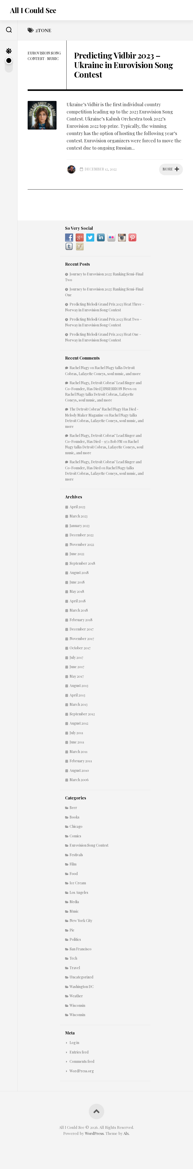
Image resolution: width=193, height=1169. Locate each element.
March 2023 (78, 516)
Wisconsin (77, 1005)
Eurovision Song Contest (89, 845)
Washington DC (82, 986)
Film (73, 864)
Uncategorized (81, 977)
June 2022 (77, 553)
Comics (75, 836)
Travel (75, 967)
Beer (73, 807)
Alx (126, 1133)
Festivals (76, 854)
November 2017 (82, 638)
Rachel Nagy (79, 367)
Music (53, 58)
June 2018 (77, 582)
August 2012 (79, 723)
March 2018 (79, 610)
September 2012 (82, 714)
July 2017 (76, 657)
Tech (73, 958)
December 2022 (81, 535)
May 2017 (77, 676)
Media (74, 901)
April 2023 (77, 506)
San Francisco (80, 949)
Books (74, 817)
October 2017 (80, 648)
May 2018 (77, 591)
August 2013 (79, 685)
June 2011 (77, 742)
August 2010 (79, 770)
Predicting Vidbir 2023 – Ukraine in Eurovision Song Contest (123, 65)
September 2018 (82, 563)
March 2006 (79, 779)
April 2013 (77, 695)
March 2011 (78, 751)
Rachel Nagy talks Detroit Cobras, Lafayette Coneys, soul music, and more (104, 421)
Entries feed (79, 1052)
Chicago (76, 826)
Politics (75, 939)
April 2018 (78, 601)
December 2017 (81, 629)
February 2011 (81, 760)
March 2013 (78, 704)
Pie (72, 930)
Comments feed (82, 1061)
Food (74, 873)
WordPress (94, 1133)
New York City (81, 920)
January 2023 (79, 525)
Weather (76, 995)
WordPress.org (82, 1071)
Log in (74, 1042)
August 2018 (79, 572)
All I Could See (33, 10)
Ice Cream (78, 883)
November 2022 (82, 544)
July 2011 (76, 732)
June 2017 (77, 666)
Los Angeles (79, 892)
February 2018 (81, 619)
